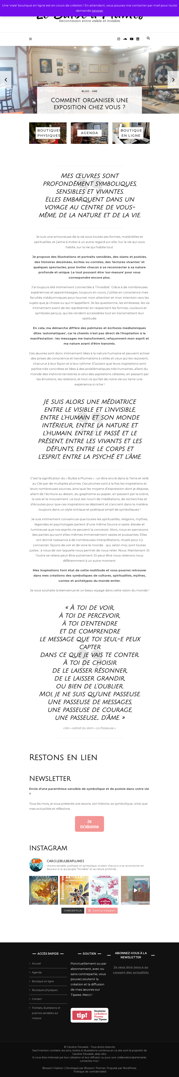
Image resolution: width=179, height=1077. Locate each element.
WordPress (129, 1068)
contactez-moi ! (89, 1061)
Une (94, 91)
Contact (37, 999)
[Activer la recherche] (148, 38)
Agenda (37, 972)
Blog (85, 91)
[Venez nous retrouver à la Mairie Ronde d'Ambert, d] (74, 890)
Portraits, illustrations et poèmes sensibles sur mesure (46, 1013)
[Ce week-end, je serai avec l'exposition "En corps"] (104, 890)
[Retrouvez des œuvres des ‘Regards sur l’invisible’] (43, 890)
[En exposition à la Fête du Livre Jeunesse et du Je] (135, 890)
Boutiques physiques (45, 990)
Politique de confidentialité (90, 1071)
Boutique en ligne (43, 981)
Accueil (36, 963)
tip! (82, 1015)
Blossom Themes (94, 1068)
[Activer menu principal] (31, 39)
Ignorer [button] (97, 10)
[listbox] (89, 80)
